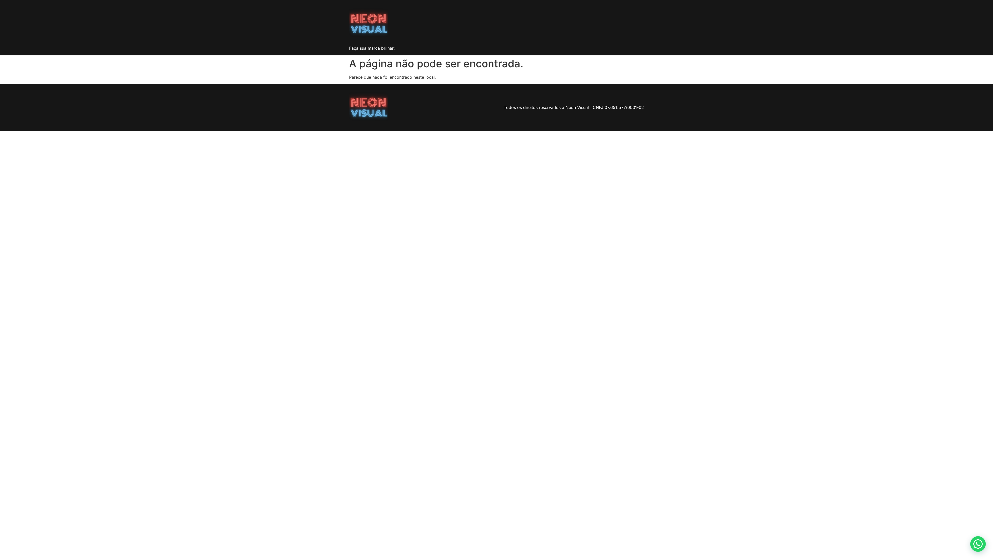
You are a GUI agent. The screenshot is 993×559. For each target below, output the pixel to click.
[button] (978, 544)
